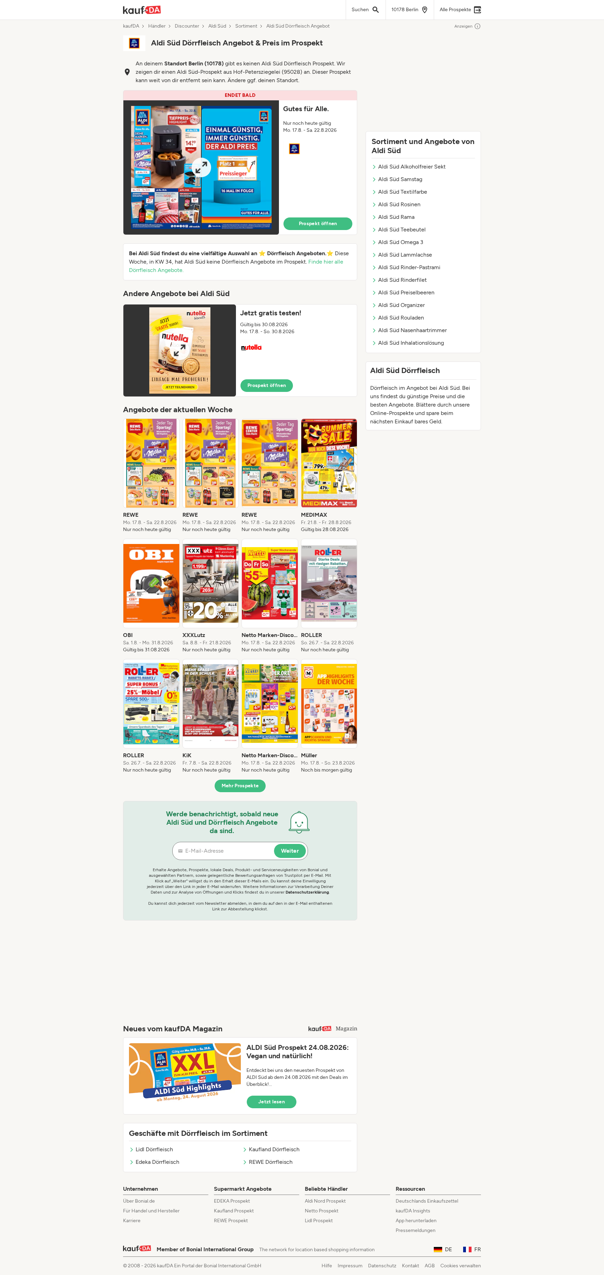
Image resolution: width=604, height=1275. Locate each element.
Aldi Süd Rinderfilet (402, 280)
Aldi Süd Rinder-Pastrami (409, 267)
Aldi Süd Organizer (401, 305)
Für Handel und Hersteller (151, 1211)
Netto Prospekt (321, 1211)
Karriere (132, 1221)
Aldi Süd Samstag (400, 179)
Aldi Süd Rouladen (401, 317)
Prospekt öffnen (318, 224)
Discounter (187, 26)
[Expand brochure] (201, 167)
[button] (240, 162)
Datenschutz (382, 1266)
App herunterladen (416, 1221)
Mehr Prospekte (240, 786)
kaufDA (131, 26)
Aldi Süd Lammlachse (405, 254)
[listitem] (151, 475)
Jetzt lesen (271, 1102)
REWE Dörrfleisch (271, 1162)
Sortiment (246, 26)
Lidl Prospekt (319, 1221)
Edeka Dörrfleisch (157, 1162)
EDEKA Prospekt (232, 1201)
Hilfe (327, 1266)
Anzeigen (463, 26)
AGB (430, 1266)
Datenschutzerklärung (307, 892)
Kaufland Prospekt (234, 1211)
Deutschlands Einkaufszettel (427, 1201)
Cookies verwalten (460, 1266)
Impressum (350, 1266)
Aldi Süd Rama (396, 217)
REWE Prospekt (231, 1221)
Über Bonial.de (139, 1201)
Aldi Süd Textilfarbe (402, 191)
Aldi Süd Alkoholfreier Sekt (412, 166)
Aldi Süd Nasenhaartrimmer (412, 330)
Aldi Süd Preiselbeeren (406, 292)
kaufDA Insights (413, 1211)
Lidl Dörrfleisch (154, 1149)
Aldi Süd (217, 26)
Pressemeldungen (416, 1230)
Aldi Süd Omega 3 (400, 242)
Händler (157, 26)
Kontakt (410, 1266)
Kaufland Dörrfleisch (274, 1149)
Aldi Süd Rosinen (399, 204)
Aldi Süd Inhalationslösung (411, 342)
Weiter (290, 850)
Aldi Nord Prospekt (325, 1201)
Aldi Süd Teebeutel (402, 229)
